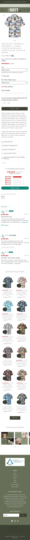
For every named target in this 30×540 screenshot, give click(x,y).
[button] (2, 10)
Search (15, 482)
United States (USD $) (14, 530)
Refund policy (15, 486)
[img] (4, 214)
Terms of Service (15, 484)
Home (14, 473)
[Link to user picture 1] (5, 228)
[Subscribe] (23, 515)
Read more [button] (25, 222)
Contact (15, 476)
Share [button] (4, 162)
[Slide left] (11, 40)
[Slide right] (18, 40)
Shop (15, 478)
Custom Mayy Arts (13, 536)
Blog (15, 480)
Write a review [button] (15, 188)
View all (15, 417)
